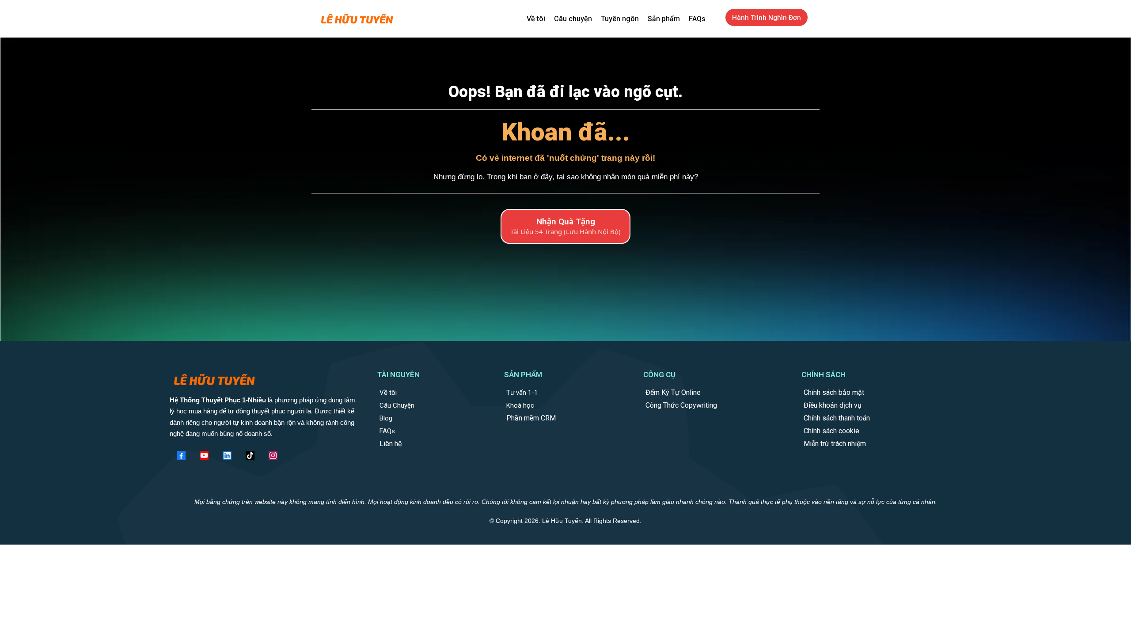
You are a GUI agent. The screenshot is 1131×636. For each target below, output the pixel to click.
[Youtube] (204, 455)
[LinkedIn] (227, 455)
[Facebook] (181, 455)
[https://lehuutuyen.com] (356, 19)
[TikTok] (250, 455)
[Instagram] (273, 455)
